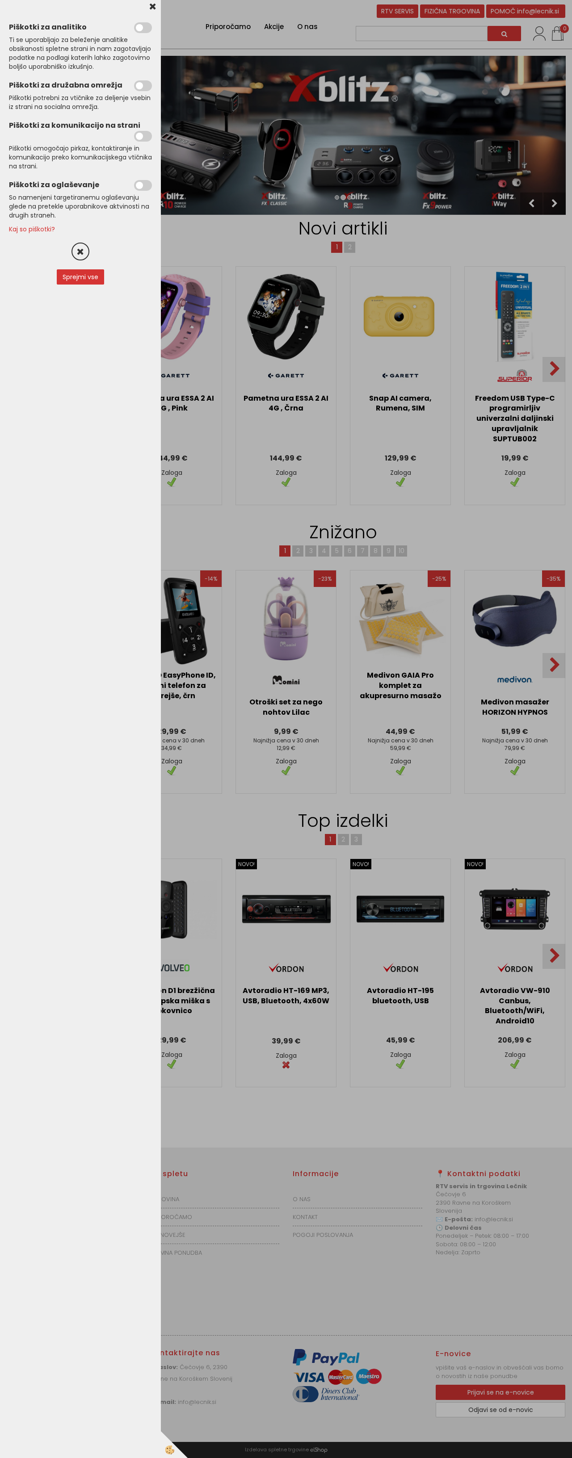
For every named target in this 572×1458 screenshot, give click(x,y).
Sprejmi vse (80, 276)
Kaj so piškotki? (32, 229)
